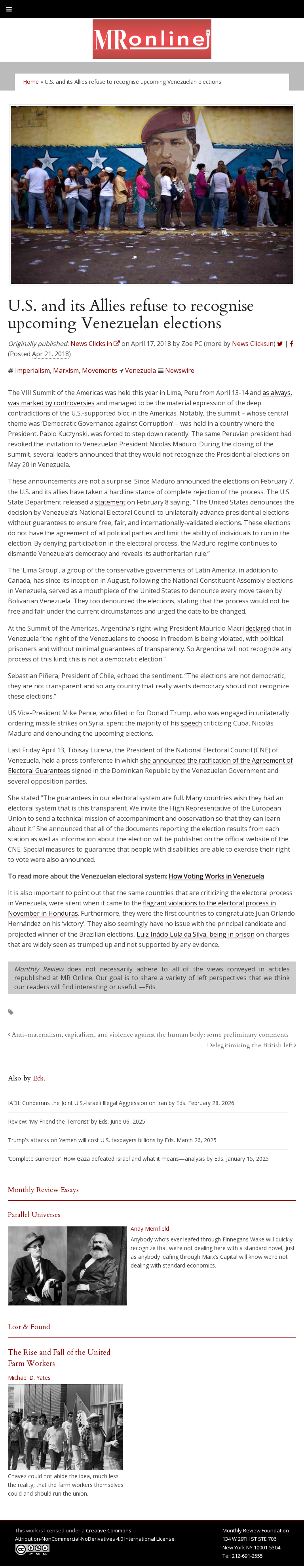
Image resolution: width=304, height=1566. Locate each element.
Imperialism (32, 370)
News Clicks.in (253, 343)
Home (31, 81)
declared (257, 628)
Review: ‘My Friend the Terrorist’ (48, 1121)
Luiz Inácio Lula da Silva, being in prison (196, 934)
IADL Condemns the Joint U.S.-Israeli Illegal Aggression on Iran (87, 1103)
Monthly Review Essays (43, 1190)
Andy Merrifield (150, 1228)
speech (191, 723)
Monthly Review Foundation (255, 1530)
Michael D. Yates (29, 1377)
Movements (99, 370)
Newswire (179, 370)
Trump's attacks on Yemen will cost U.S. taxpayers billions (82, 1140)
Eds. (39, 1078)
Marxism (66, 370)
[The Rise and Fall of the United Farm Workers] (65, 1427)
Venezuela (140, 370)
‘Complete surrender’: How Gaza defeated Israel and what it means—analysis (106, 1158)
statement (110, 502)
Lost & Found (29, 1327)
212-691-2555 (247, 1555)
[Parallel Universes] (67, 1265)
